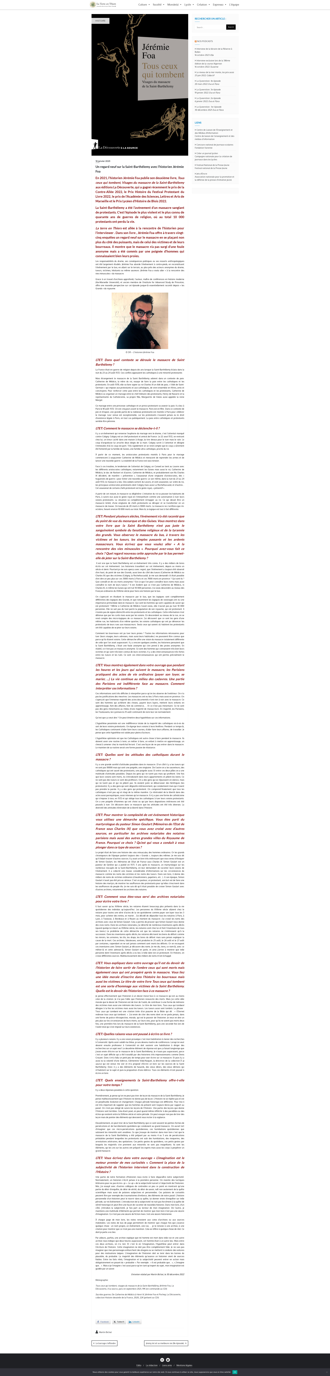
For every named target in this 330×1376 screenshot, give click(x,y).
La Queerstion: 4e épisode (208, 81)
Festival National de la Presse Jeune (212, 165)
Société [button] (157, 4)
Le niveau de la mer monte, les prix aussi (215, 72)
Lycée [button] (187, 4)
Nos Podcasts (205, 41)
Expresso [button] (218, 4)
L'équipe (234, 4)
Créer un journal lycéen (207, 153)
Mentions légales (184, 1365)
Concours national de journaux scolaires (214, 144)
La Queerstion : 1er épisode (208, 107)
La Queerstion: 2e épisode (208, 98)
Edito (139, 1365)
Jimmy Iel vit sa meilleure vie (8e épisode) (165, 1343)
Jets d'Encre (201, 173)
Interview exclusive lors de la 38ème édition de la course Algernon (212, 62)
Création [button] (202, 4)
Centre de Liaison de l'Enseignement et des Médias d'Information (214, 131)
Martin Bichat (105, 1332)
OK (235, 1372)
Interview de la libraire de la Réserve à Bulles (213, 50)
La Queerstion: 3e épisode (208, 89)
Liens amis (167, 1365)
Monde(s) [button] (173, 4)
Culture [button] (142, 4)
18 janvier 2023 (103, 161)
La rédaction (152, 1365)
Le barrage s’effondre (106, 1343)
